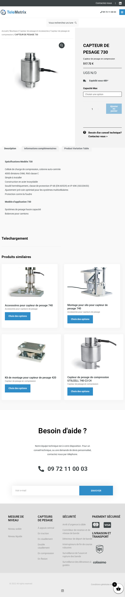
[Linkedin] (120, 3)
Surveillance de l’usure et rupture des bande (74, 555)
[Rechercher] (76, 23)
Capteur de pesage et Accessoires (34, 31)
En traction (43, 533)
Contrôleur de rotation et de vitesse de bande (76, 532)
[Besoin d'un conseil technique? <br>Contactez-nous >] (84, 132)
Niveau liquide (15, 536)
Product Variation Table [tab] (76, 148)
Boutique (14, 31)
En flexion (43, 558)
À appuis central (46, 528)
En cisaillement (45, 539)
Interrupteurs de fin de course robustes (77, 546)
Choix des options (17, 316)
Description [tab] (10, 148)
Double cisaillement (44, 546)
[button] (62, 45)
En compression (46, 553)
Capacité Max (90, 88)
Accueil (5, 31)
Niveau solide (14, 529)
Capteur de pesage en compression (99, 59)
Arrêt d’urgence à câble (74, 524)
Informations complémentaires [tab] (40, 148)
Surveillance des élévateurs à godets (76, 563)
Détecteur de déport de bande (77, 538)
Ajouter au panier (114, 108)
